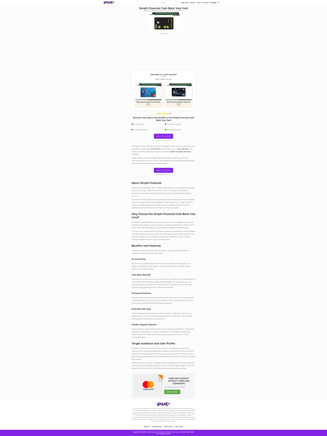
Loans (199, 2)
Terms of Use (168, 426)
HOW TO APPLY (163, 136)
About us (147, 426)
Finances (192, 2)
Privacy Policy (156, 426)
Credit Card (184, 2)
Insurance (205, 2)
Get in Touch (179, 426)
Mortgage (213, 2)
